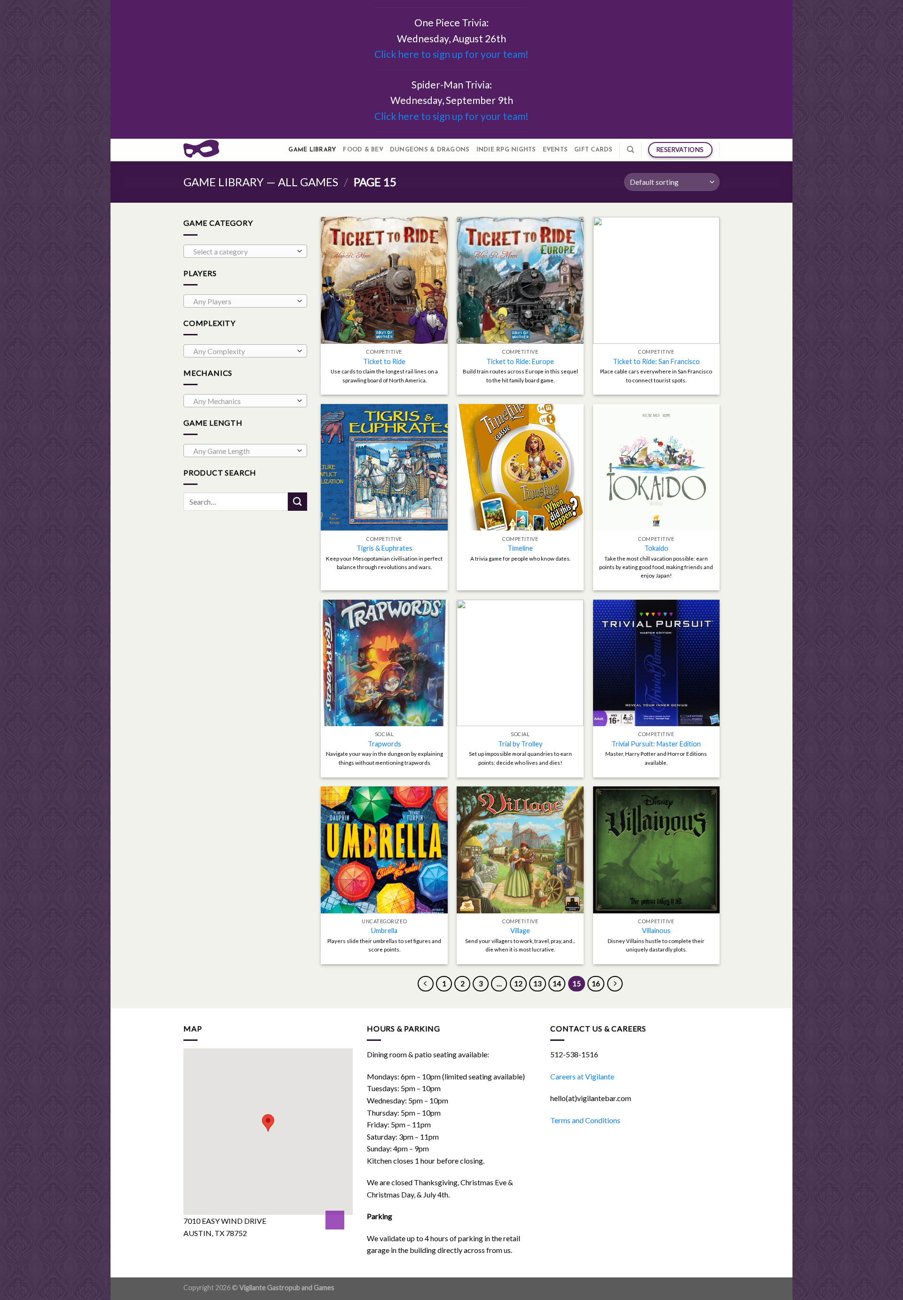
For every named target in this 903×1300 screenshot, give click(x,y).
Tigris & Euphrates (384, 548)
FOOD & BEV (363, 150)
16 (596, 983)
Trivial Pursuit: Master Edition (656, 744)
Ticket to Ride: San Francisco (656, 361)
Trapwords (384, 744)
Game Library (312, 150)
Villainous (656, 931)
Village (520, 931)
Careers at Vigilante (582, 1076)
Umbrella (384, 931)
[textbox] (243, 251)
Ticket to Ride (384, 361)
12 (518, 983)
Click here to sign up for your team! (451, 54)
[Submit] (297, 501)
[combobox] (245, 251)
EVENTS (555, 150)
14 (557, 983)
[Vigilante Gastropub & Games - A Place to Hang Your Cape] (201, 150)
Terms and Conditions (585, 1120)
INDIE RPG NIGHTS (506, 150)
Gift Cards (593, 150)
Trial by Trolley (520, 744)
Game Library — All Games (260, 182)
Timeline (520, 548)
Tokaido (656, 548)
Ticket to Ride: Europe (520, 361)
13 (537, 983)
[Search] (630, 150)
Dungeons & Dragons (430, 150)
